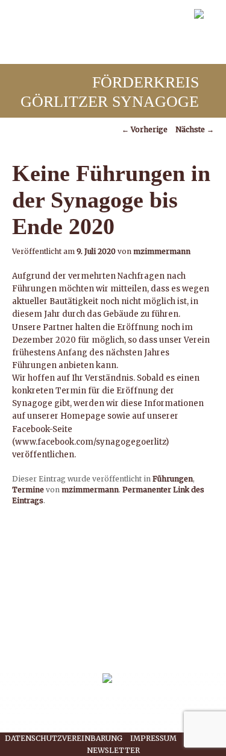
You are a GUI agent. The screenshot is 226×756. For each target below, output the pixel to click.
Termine (28, 489)
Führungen (172, 478)
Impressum (153, 738)
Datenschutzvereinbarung (63, 738)
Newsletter (113, 750)
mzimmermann (161, 251)
